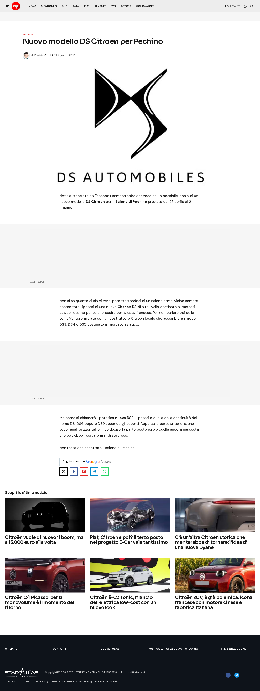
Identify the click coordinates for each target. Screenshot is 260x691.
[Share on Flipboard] (84, 471)
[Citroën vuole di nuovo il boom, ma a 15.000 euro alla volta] (45, 515)
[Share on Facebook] (74, 471)
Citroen (28, 35)
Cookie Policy (110, 648)
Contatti (59, 648)
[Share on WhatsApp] (105, 471)
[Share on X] (63, 471)
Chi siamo (11, 648)
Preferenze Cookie (233, 648)
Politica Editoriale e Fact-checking (173, 648)
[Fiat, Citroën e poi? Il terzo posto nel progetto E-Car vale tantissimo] (130, 515)
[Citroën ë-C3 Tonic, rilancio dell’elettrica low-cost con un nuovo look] (130, 575)
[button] (7, 6)
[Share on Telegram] (94, 471)
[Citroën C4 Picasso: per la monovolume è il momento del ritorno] (45, 575)
